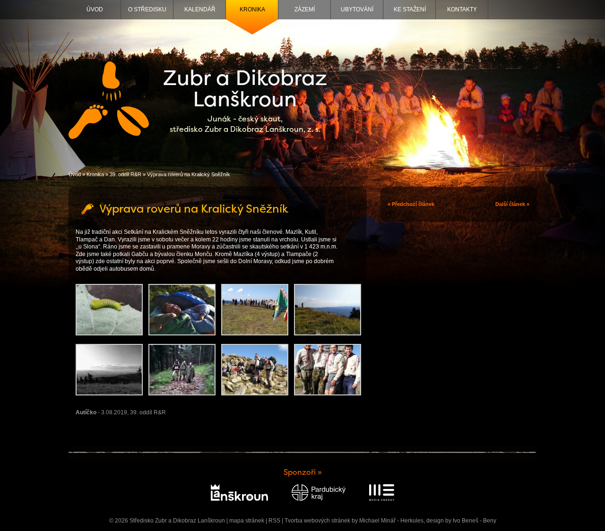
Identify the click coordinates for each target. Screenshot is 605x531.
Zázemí (304, 9)
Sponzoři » (303, 472)
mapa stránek (246, 520)
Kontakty (462, 9)
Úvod (94, 9)
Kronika (252, 9)
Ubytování (357, 9)
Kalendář (200, 9)
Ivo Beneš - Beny (474, 520)
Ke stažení (410, 9)
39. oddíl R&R (125, 174)
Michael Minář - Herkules (391, 520)
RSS (274, 520)
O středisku (147, 9)
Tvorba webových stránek (317, 520)
